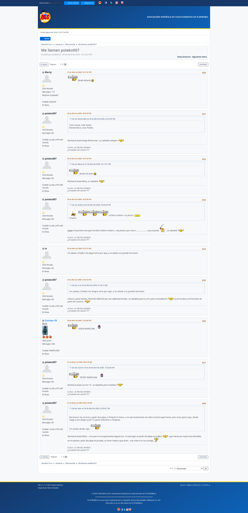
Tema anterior (184, 57)
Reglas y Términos (193, 485)
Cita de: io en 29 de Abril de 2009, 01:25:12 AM (89, 285)
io (46, 248)
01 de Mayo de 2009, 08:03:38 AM (79, 362)
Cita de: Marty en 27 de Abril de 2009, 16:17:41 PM (91, 164)
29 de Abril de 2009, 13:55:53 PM (79, 280)
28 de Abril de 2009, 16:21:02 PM (79, 158)
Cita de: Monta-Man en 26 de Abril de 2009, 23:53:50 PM (93, 119)
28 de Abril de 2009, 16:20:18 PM (79, 113)
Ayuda (182, 485)
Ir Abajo (44, 64)
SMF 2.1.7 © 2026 (44, 485)
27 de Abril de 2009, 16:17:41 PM (79, 72)
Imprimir (203, 64)
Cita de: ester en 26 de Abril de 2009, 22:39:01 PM (90, 408)
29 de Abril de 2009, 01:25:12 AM (79, 248)
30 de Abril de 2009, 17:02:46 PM (79, 320)
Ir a (171, 468)
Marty (48, 72)
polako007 (51, 113)
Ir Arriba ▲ (206, 485)
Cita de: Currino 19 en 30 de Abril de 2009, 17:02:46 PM (92, 367)
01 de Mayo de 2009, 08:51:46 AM (79, 403)
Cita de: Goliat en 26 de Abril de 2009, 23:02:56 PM (91, 205)
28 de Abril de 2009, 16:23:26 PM (79, 199)
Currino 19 (51, 320)
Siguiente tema (199, 57)
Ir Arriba (44, 457)
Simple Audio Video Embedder (48, 488)
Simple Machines (57, 485)
